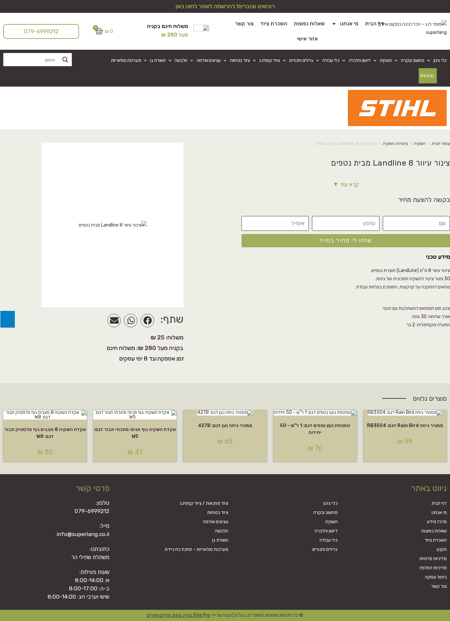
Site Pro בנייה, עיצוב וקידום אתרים (178, 615)
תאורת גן (157, 60)
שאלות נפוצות (309, 23)
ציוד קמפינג (269, 60)
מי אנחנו (349, 23)
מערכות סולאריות (126, 60)
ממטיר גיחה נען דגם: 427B (225, 425)
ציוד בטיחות (240, 60)
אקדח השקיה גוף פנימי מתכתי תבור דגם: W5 (135, 433)
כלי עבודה (331, 60)
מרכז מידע (437, 522)
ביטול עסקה (436, 577)
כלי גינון (440, 60)
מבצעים (427, 75)
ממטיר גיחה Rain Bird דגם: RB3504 (405, 425)
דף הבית (374, 23)
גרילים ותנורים (301, 60)
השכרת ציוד (273, 23)
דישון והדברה (360, 60)
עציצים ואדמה (209, 60)
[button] (147, 320)
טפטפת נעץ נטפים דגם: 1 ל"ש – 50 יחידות (315, 429)
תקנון (442, 549)
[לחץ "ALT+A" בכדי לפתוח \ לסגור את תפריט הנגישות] (7, 319)
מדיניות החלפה (433, 568)
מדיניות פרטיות (433, 558)
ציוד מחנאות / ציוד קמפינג (204, 503)
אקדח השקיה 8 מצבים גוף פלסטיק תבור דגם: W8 (45, 433)
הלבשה (181, 60)
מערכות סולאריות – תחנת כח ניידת (196, 549)
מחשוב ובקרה (412, 60)
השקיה (386, 60)
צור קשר (244, 23)
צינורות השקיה (395, 143)
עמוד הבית (441, 143)
